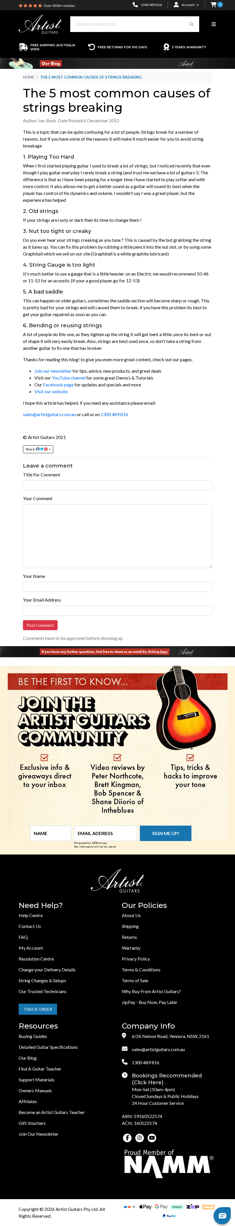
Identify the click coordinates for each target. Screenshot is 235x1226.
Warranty (131, 948)
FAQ (23, 937)
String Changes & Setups (42, 980)
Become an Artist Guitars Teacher (52, 1112)
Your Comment (37, 498)
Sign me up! (165, 833)
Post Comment (40, 625)
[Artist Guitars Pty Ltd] (40, 23)
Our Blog (28, 1058)
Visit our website (51, 391)
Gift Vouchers (32, 1123)
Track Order (37, 1009)
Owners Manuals (35, 1090)
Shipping (130, 926)
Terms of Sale (135, 980)
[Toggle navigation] (214, 24)
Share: (31, 449)
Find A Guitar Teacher (40, 1068)
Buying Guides (33, 1036)
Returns (129, 937)
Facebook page (58, 384)
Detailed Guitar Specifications (48, 1047)
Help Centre (31, 915)
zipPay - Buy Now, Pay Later (149, 1002)
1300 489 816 (114, 414)
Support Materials (36, 1079)
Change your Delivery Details (47, 969)
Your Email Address (42, 599)
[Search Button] (191, 24)
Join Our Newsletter (38, 1134)
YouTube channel (68, 377)
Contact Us (30, 926)
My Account (31, 948)
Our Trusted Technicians (42, 991)
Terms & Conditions (141, 969)
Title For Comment (41, 474)
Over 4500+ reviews (59, 5)
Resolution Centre (36, 958)
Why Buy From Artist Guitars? (151, 991)
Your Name (34, 576)
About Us (131, 915)
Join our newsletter (53, 371)
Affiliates (28, 1101)
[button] (213, 5)
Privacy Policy (136, 958)
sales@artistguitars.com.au (49, 414)
